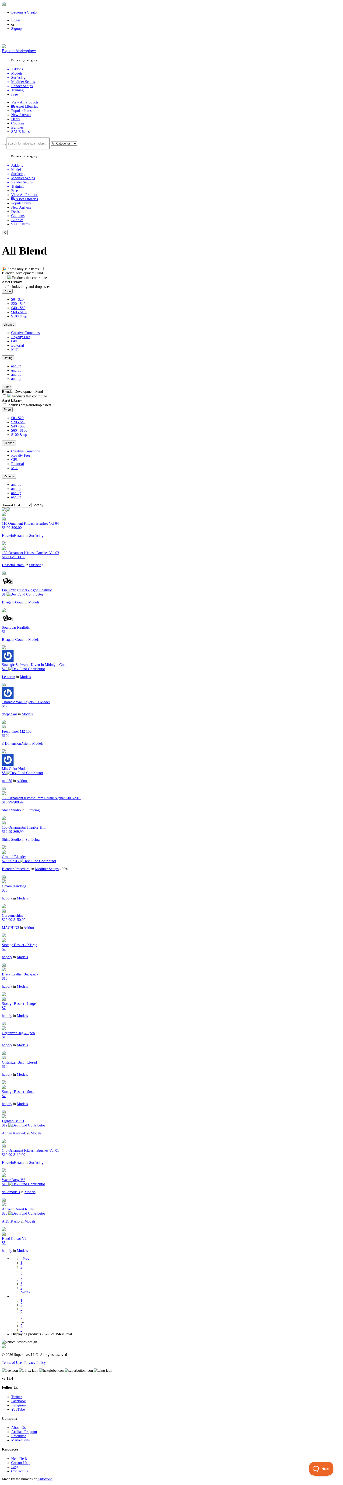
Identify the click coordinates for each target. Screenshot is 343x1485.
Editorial (17, 345)
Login (15, 20)
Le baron (8, 677)
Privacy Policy (35, 1362)
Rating (8, 358)
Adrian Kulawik (14, 1133)
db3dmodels (11, 1192)
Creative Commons (25, 333)
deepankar (9, 714)
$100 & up (19, 316)
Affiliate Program (24, 1432)
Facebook (18, 1401)
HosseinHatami (13, 535)
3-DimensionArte (15, 743)
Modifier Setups (47, 869)
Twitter (16, 1397)
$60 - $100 (19, 312)
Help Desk (19, 1459)
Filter (7, 387)
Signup (16, 29)
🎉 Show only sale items (20, 269)
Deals (15, 119)
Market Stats (20, 1440)
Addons (22, 781)
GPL (14, 341)
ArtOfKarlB (11, 1221)
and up (16, 366)
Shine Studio (11, 810)
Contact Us (19, 1471)
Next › (25, 1292)
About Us (18, 1428)
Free (14, 94)
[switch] (42, 268)
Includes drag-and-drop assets (29, 287)
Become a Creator (24, 12)
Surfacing (36, 535)
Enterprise (18, 1436)
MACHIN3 (10, 928)
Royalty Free (20, 337)
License (9, 324)
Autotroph (44, 1479)
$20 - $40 (18, 304)
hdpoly (7, 898)
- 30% (64, 869)
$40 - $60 (18, 308)
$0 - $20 (17, 299)
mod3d (7, 781)
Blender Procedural (16, 869)
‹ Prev (25, 1259)
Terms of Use (12, 1362)
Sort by (38, 505)
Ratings (9, 476)
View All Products (24, 102)
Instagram (18, 1405)
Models (33, 602)
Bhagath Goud (13, 602)
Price (7, 291)
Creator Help (20, 1463)
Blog (14, 1467)
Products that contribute (29, 278)
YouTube (18, 1409)
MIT (14, 349)
